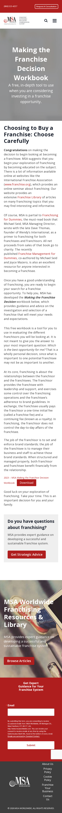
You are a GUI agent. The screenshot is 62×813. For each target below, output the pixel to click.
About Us (47, 764)
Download (26, 483)
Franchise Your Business (47, 788)
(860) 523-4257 (10, 6)
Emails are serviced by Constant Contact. (24, 736)
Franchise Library (29, 197)
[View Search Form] (46, 20)
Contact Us (47, 797)
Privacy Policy (47, 770)
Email (11, 705)
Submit (31, 745)
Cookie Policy (48, 778)
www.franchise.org (17, 184)
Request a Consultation (46, 6)
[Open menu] (54, 20)
